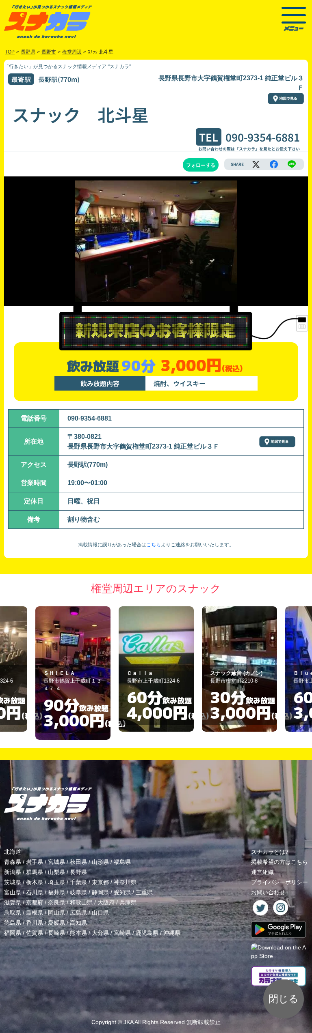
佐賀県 (34, 933)
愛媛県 (56, 922)
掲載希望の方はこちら (279, 862)
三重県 (144, 892)
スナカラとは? (269, 851)
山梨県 (56, 872)
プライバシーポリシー (279, 882)
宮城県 (56, 862)
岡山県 (56, 912)
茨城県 (12, 882)
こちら (153, 545)
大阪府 (106, 902)
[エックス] (256, 164)
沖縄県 (171, 933)
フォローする (200, 164)
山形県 (100, 862)
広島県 (78, 912)
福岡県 (12, 933)
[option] (72, 673)
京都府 (34, 902)
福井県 (56, 892)
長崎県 (56, 933)
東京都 (100, 882)
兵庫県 (127, 902)
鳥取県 (12, 912)
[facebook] (274, 164)
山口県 (100, 912)
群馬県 (34, 872)
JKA (128, 1022)
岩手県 (34, 862)
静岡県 (100, 892)
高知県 (78, 922)
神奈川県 (125, 882)
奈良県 (56, 902)
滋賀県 (12, 902)
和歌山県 (81, 902)
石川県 (34, 892)
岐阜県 (78, 892)
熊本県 (78, 933)
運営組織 (262, 872)
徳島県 (12, 922)
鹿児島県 (147, 933)
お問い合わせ (268, 892)
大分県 (100, 933)
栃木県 (34, 882)
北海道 (12, 851)
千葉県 (78, 882)
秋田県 (78, 862)
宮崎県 (122, 933)
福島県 (122, 862)
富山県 (12, 892)
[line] (291, 164)
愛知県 (122, 892)
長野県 (78, 872)
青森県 (12, 862)
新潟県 (12, 872)
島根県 (34, 912)
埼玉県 (56, 882)
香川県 (34, 922)
